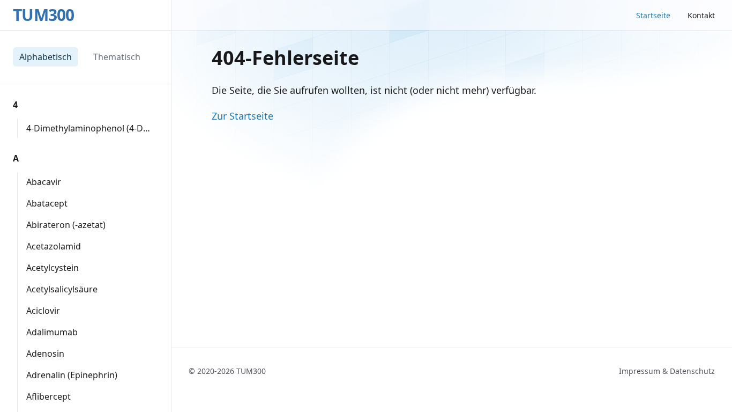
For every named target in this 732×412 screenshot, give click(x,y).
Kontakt (701, 15)
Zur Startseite (242, 115)
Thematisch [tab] (116, 57)
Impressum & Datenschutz (667, 371)
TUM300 (43, 15)
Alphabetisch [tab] (45, 57)
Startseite (653, 15)
